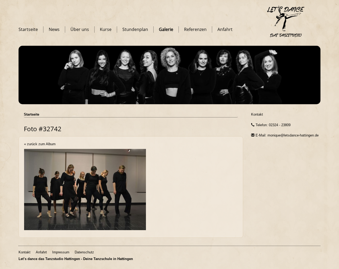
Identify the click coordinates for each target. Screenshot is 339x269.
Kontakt (257, 114)
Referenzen (195, 29)
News (54, 29)
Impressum (60, 252)
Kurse (105, 29)
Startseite (28, 29)
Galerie (166, 29)
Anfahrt (225, 29)
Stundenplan (135, 29)
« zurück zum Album (40, 144)
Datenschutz (84, 252)
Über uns (79, 29)
